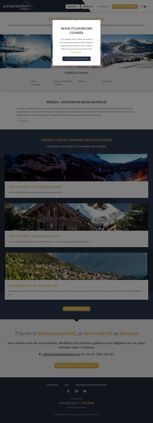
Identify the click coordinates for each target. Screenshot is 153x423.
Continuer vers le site (76, 59)
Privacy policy (76, 52)
